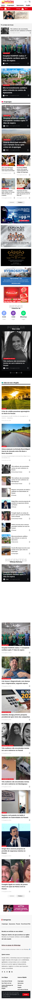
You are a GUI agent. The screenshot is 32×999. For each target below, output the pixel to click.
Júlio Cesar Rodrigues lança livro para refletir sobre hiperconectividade (8, 169)
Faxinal (14, 530)
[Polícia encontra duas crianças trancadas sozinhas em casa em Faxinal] (6, 527)
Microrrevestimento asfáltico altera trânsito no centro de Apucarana (19, 538)
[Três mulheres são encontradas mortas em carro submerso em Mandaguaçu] (5, 31)
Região (4, 408)
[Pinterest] (9, 972)
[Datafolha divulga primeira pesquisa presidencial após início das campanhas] (16, 701)
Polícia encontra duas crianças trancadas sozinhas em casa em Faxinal (20, 526)
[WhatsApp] (23, 315)
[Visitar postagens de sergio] (4, 63)
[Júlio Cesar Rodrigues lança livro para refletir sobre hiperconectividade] (8, 160)
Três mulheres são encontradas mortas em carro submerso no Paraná (20, 468)
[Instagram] (13, 315)
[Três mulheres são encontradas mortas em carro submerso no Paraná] (6, 469)
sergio (6, 63)
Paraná (14, 495)
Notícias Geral (6, 678)
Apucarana (6, 85)
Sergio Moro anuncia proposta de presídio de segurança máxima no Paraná (20, 503)
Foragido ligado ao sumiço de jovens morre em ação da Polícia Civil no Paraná (20, 514)
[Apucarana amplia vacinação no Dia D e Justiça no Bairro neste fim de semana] (16, 76)
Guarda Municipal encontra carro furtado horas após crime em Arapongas (14, 144)
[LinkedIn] (12, 972)
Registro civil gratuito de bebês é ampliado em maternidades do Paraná (20, 491)
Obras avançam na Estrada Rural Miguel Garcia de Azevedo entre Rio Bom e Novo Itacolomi (16, 451)
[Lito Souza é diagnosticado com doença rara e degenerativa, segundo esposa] (16, 667)
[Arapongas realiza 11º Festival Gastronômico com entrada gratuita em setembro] (16, 45)
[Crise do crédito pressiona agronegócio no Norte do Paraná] (16, 397)
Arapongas (6, 53)
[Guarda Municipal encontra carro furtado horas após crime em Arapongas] (6, 550)
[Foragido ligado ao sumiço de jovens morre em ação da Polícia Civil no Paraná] (6, 515)
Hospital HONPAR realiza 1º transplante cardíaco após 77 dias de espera (15, 120)
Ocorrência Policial (9, 358)
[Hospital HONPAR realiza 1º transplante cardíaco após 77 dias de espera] (16, 634)
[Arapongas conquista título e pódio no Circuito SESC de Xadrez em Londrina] (8, 183)
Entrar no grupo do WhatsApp (11, 945)
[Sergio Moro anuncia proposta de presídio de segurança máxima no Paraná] (6, 504)
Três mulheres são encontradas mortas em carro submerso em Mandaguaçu (19, 29)
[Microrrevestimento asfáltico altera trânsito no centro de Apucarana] (6, 539)
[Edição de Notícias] (8, 1)
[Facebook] (4, 315)
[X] (4, 972)
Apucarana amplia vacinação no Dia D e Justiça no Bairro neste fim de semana (15, 90)
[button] (25, 994)
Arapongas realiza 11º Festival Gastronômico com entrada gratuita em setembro (15, 58)
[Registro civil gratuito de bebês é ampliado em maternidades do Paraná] (6, 492)
